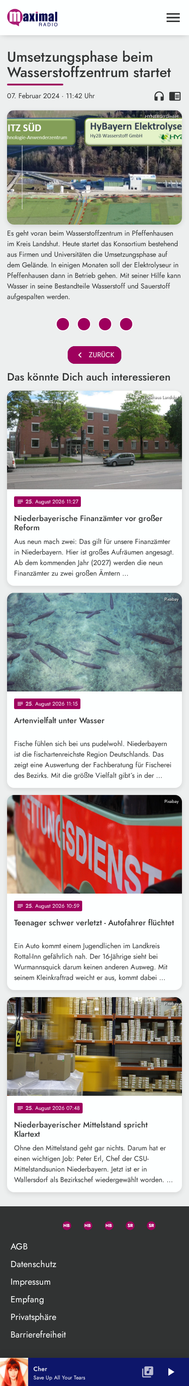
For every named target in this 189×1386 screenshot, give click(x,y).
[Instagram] (105, 1224)
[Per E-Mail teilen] (126, 324)
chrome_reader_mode (175, 96)
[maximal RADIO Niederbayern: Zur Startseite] (84, 17)
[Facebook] (84, 1224)
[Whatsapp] (63, 1224)
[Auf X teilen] (84, 324)
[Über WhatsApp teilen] (105, 324)
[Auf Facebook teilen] (63, 324)
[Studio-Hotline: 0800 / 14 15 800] (42, 1224)
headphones (159, 96)
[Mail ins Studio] (21, 1224)
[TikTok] (168, 1224)
